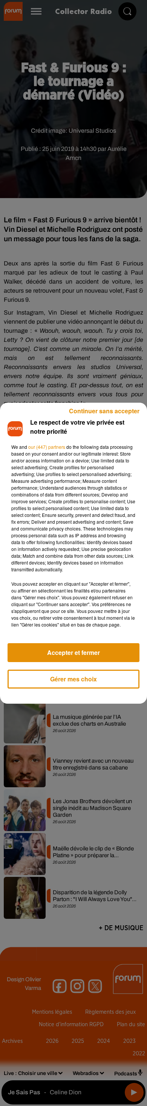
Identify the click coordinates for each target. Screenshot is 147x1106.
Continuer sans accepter (104, 410)
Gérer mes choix (73, 679)
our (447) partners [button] (46, 447)
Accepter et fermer (73, 652)
